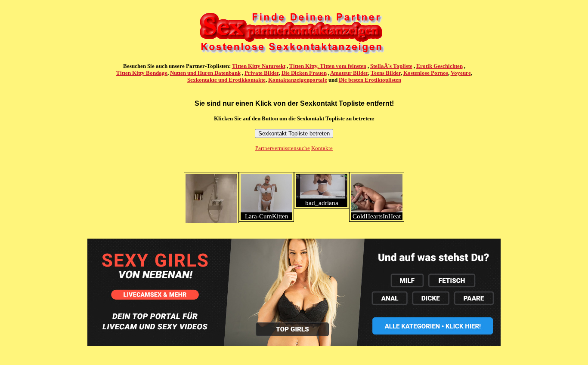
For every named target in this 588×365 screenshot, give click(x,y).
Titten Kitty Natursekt (258, 66)
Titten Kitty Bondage (141, 73)
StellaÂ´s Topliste (391, 66)
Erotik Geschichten (439, 66)
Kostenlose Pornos (425, 73)
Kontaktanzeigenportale (297, 80)
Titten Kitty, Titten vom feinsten (327, 66)
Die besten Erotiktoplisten (370, 80)
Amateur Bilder (349, 73)
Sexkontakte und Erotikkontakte (226, 80)
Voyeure (461, 73)
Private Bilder (261, 73)
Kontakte (322, 148)
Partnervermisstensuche (282, 148)
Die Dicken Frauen (304, 73)
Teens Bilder (386, 73)
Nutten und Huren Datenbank (205, 73)
